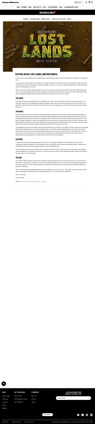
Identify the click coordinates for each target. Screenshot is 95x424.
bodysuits (37, 7)
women (24, 7)
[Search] (76, 2)
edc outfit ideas (18, 402)
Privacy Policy (5, 422)
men (29, 7)
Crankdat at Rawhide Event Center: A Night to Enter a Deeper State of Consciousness (67, 273)
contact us (5, 402)
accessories (52, 7)
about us (33, 396)
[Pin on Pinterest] (26, 184)
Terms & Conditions (28, 422)
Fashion (25, 19)
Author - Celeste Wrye (26, 181)
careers (33, 402)
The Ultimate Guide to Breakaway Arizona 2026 (67, 321)
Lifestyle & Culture (58, 19)
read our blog (17, 396)
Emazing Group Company (79, 422)
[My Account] (86, 2)
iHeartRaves (58, 422)
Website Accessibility (16, 422)
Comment (30, 213)
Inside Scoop (45, 19)
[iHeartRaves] (10, 2)
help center (5, 399)
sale (61, 7)
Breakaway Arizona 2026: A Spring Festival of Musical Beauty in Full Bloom (24, 273)
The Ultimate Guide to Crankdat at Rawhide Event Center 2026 (26, 322)
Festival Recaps (36, 181)
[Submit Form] (89, 398)
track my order (6, 396)
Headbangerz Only (71, 7)
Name (28, 199)
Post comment (47, 227)
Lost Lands (43, 181)
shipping (4, 408)
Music (69, 19)
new (18, 7)
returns (4, 405)
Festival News (35, 19)
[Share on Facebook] (21, 184)
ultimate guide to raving (20, 399)
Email (28, 206)
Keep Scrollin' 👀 (47, 237)
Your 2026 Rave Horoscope (17, 371)
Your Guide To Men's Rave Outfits (62, 371)
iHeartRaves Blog (46, 12)
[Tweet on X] (24, 184)
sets (44, 7)
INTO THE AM (90, 422)
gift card (33, 399)
